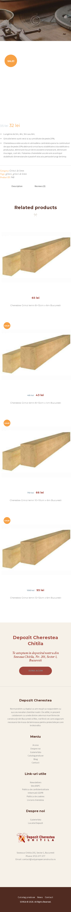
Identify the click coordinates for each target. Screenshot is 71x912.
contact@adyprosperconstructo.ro (38, 859)
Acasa (36, 745)
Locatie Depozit (35, 823)
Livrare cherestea (35, 799)
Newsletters (35, 782)
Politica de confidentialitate (35, 789)
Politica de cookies (35, 796)
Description (17, 186)
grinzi (8, 174)
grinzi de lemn (20, 174)
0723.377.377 (39, 856)
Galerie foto (35, 752)
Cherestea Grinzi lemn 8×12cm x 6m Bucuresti (35, 305)
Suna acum (35, 670)
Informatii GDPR (35, 792)
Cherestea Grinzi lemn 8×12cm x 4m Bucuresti (35, 402)
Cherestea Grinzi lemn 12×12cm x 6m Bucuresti (35, 597)
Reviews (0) (40, 186)
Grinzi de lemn (16, 170)
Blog (36, 759)
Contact (35, 762)
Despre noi (35, 748)
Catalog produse (35, 755)
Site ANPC (35, 785)
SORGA (23, 901)
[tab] (17, 186)
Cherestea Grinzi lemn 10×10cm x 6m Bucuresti (36, 500)
